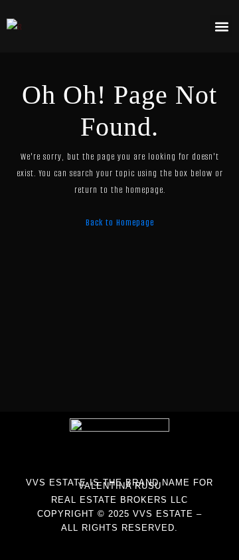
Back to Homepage (120, 222)
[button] (221, 26)
